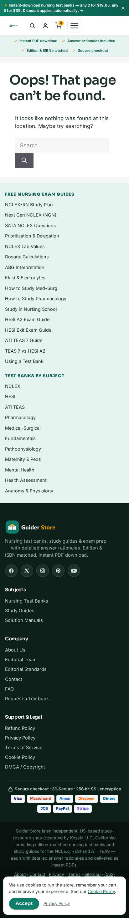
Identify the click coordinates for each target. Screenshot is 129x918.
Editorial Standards (26, 669)
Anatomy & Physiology (29, 490)
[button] (32, 25)
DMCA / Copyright (25, 767)
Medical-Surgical (22, 428)
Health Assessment (26, 480)
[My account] (45, 25)
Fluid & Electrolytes (25, 277)
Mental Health (19, 469)
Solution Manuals (24, 620)
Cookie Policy (20, 757)
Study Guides (19, 610)
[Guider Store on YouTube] (74, 570)
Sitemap (92, 874)
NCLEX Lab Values (25, 246)
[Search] (24, 160)
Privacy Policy (20, 738)
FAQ (9, 689)
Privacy (56, 874)
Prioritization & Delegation (32, 235)
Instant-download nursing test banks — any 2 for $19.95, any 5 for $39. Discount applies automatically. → (61, 8)
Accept (24, 903)
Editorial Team (21, 659)
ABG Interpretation (24, 267)
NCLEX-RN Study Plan (29, 204)
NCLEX (12, 386)
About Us (15, 650)
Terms (74, 874)
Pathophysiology (23, 449)
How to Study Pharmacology (35, 298)
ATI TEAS (15, 407)
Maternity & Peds (23, 459)
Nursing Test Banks (26, 601)
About (20, 874)
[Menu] (74, 25)
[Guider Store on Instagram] (42, 570)
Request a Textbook (27, 698)
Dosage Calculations (27, 256)
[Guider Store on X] (27, 570)
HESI (10, 396)
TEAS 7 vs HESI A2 (25, 351)
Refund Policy (20, 728)
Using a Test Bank (24, 361)
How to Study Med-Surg (31, 288)
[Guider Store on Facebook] (11, 570)
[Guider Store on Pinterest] (58, 570)
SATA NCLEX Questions (30, 225)
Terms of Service (24, 747)
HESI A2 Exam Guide (27, 319)
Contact (13, 679)
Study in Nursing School (31, 309)
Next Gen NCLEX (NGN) (30, 214)
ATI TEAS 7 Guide (23, 340)
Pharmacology (20, 417)
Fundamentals (20, 438)
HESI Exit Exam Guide (28, 330)
